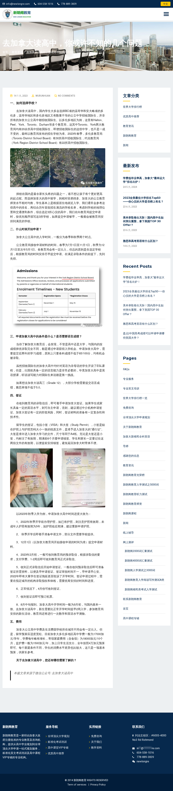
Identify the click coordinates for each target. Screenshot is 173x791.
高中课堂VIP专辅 (58, 747)
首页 (125, 608)
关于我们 (96, 741)
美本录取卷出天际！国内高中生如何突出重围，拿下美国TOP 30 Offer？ (143, 221)
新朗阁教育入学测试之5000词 (141, 484)
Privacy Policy (98, 784)
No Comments (66, 95)
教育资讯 (128, 126)
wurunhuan (42, 95)
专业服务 (128, 378)
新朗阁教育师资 (132, 503)
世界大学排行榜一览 (135, 398)
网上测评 (128, 542)
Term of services (76, 784)
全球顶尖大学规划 (58, 736)
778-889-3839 (69, 4)
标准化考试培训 (57, 741)
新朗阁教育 (130, 135)
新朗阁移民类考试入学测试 (141, 589)
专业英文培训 (131, 388)
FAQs (126, 369)
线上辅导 (128, 532)
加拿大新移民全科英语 (136, 436)
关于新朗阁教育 (132, 427)
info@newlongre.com (18, 4)
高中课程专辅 (131, 618)
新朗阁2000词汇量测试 (138, 551)
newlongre (143, 761)
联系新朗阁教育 (132, 599)
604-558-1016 (45, 4)
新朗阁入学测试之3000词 (140, 570)
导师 (125, 446)
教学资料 (96, 747)
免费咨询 (128, 407)
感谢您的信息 (131, 455)
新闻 (125, 145)
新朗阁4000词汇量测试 (138, 560)
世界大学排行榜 (132, 106)
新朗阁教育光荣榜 (134, 475)
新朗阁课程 (130, 513)
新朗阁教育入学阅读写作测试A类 (144, 579)
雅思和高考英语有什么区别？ (140, 241)
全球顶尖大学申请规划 (136, 417)
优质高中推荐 (131, 116)
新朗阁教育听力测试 (135, 494)
